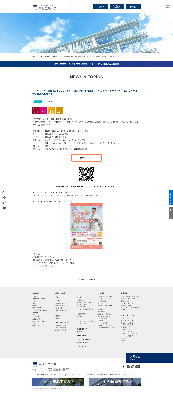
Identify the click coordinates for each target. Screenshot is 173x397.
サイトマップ (90, 375)
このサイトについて (42, 375)
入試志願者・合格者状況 (105, 314)
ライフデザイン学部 (61, 322)
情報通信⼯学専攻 (82, 304)
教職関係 (79, 332)
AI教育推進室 (81, 336)
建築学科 (58, 319)
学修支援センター (126, 329)
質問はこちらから (170, 213)
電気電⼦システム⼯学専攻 (85, 302)
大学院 (79, 297)
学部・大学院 (60, 293)
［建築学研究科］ (82, 314)
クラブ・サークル (126, 331)
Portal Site (126, 375)
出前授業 (100, 321)
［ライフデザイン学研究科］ (85, 321)
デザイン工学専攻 (82, 323)
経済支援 (100, 309)
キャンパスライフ (127, 315)
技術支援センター (126, 327)
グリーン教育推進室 (83, 339)
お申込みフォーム (86, 158)
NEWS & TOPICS (44, 56)
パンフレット (117, 7)
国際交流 (123, 340)
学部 (56, 297)
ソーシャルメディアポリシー (75, 375)
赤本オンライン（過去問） (106, 325)
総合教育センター (83, 329)
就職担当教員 (125, 301)
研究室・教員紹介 (83, 343)
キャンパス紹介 (125, 318)
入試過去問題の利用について (106, 327)
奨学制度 (123, 338)
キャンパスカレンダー (127, 320)
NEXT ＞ (92, 279)
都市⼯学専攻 (81, 307)
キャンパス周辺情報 (127, 336)
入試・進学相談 (102, 318)
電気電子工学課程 (60, 303)
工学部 (57, 300)
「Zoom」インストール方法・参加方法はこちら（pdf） (54, 192)
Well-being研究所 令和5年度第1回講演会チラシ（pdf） (53, 202)
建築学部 (58, 316)
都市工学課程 (59, 308)
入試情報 (101, 293)
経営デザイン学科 (60, 330)
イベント (38, 101)
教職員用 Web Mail (114, 375)
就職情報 (124, 293)
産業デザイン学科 (60, 325)
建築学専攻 (80, 316)
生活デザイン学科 (60, 328)
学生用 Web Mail (102, 375)
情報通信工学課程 (60, 306)
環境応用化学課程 (60, 310)
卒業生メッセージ (126, 305)
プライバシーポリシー (57, 375)
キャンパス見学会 (103, 323)
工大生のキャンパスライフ (129, 333)
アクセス (101, 7)
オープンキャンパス (104, 316)
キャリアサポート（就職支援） (130, 296)
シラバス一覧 (81, 346)
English (134, 375)
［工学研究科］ (81, 300)
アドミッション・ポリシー (106, 299)
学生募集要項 (102, 303)
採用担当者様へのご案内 (128, 299)
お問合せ (133, 7)
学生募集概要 (102, 301)
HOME (34, 56)
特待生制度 (101, 312)
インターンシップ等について (129, 303)
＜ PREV (82, 279)
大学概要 (35, 293)
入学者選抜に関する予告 (105, 296)
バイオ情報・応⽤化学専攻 (85, 309)
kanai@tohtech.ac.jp (46, 266)
